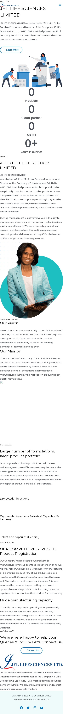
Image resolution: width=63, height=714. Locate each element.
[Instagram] (34, 707)
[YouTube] (41, 707)
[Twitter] (28, 707)
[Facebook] (21, 707)
